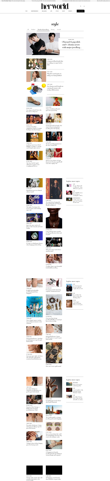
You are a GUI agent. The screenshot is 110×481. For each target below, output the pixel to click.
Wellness (75, 382)
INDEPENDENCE (34, 11)
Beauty (52, 29)
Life (74, 184)
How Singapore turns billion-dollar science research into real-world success (45, 0)
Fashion (33, 29)
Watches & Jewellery (43, 29)
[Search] (80, 6)
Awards (59, 29)
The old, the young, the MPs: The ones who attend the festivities (12, 0)
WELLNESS (44, 11)
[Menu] (84, 6)
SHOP (63, 11)
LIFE (51, 11)
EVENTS (70, 11)
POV (26, 11)
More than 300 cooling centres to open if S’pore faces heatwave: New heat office (80, 0)
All (28, 29)
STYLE (57, 11)
